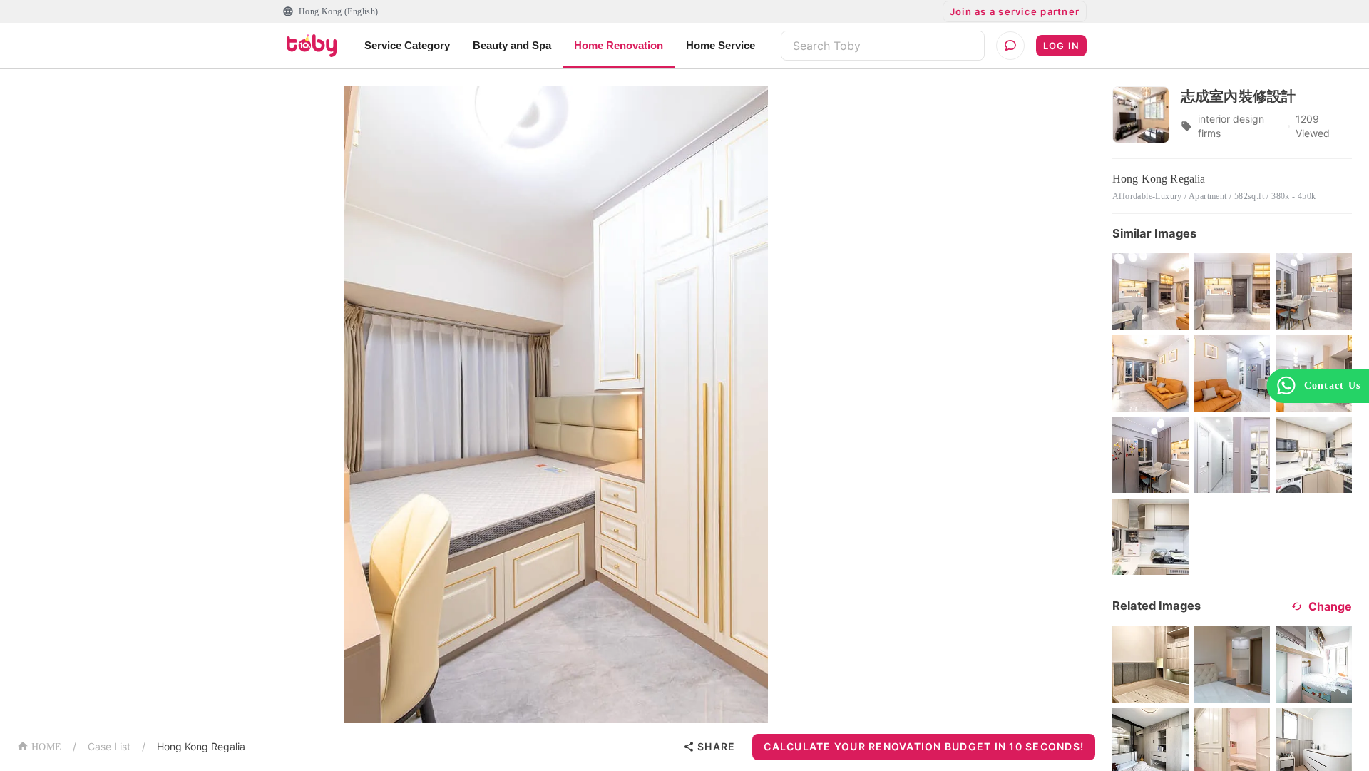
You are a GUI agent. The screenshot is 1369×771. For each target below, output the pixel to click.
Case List (109, 746)
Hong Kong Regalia (201, 746)
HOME (46, 747)
